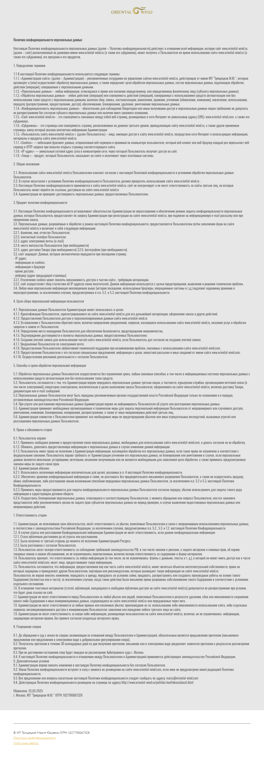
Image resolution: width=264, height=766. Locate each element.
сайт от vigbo (132, 756)
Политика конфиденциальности (34, 737)
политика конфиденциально (32, 745)
